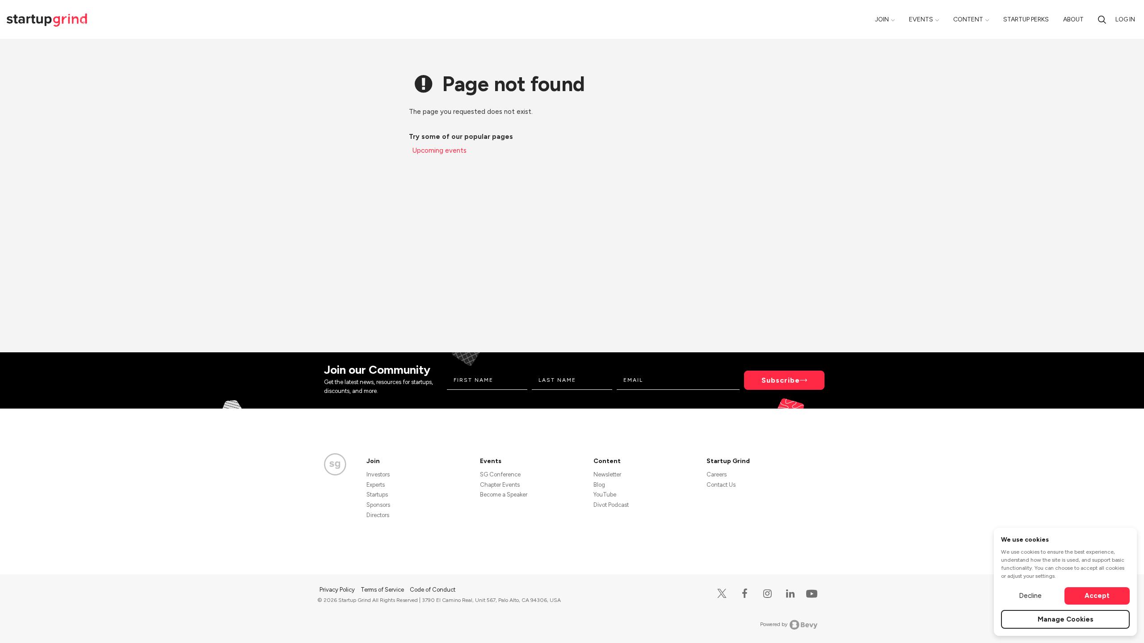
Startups (377, 494)
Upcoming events (439, 150)
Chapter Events (500, 484)
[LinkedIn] (790, 593)
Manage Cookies (1066, 619)
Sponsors (378, 504)
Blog (599, 484)
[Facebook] (745, 593)
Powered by (773, 624)
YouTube (604, 494)
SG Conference (500, 474)
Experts (375, 484)
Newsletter (607, 474)
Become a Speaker (503, 494)
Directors (377, 515)
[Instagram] (767, 593)
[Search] (1102, 19)
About (1073, 19)
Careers (717, 474)
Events (921, 19)
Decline (1030, 596)
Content (968, 19)
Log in (1125, 19)
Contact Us (721, 484)
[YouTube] (810, 593)
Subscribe (780, 380)
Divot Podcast (611, 504)
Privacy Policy (338, 589)
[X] (722, 593)
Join (882, 19)
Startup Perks (1026, 19)
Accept (1097, 596)
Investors (378, 474)
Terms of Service (383, 589)
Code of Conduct (432, 589)
